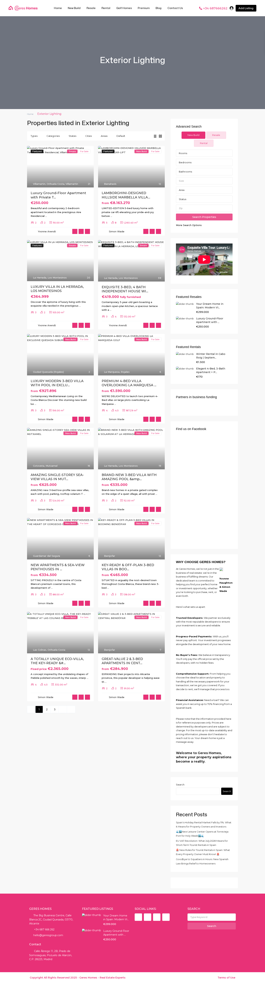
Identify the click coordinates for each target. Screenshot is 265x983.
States (72, 135)
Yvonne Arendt (47, 231)
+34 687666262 (215, 8)
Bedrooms (185, 162)
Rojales (125, 371)
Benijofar (109, 555)
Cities (88, 135)
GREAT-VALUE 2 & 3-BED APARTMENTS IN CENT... (122, 661)
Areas (104, 135)
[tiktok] (147, 917)
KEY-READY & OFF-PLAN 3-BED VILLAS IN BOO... (128, 567)
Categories (53, 135)
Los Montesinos (57, 277)
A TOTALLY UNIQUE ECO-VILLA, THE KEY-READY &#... (57, 661)
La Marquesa (112, 371)
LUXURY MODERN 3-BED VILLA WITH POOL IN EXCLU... (57, 383)
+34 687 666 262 (43, 929)
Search (180, 784)
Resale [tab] (216, 135)
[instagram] (166, 917)
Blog (159, 8)
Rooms (183, 153)
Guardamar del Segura (46, 555)
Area (181, 190)
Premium (144, 8)
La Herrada (39, 277)
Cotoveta (38, 465)
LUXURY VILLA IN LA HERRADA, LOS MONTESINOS (57, 289)
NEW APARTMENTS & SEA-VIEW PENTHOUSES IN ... (58, 567)
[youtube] (156, 917)
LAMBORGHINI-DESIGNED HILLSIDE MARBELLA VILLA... (126, 195)
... (46, 215)
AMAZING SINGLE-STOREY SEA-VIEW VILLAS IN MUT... (57, 477)
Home (58, 8)
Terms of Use (226, 977)
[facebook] (138, 917)
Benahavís (110, 183)
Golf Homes (124, 8)
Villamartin (39, 183)
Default (120, 135)
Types (34, 135)
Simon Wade (116, 231)
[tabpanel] (204, 188)
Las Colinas (39, 649)
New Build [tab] (193, 135)
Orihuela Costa (55, 183)
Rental (105, 8)
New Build (74, 8)
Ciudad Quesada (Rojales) (48, 371)
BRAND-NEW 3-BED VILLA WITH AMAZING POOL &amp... (129, 477)
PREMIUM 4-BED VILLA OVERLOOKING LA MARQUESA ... (129, 383)
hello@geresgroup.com (48, 935)
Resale (91, 8)
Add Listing (245, 8)
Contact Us (175, 8)
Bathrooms (185, 171)
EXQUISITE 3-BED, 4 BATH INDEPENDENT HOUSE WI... (125, 289)
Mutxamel (52, 465)
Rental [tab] (203, 143)
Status (182, 199)
